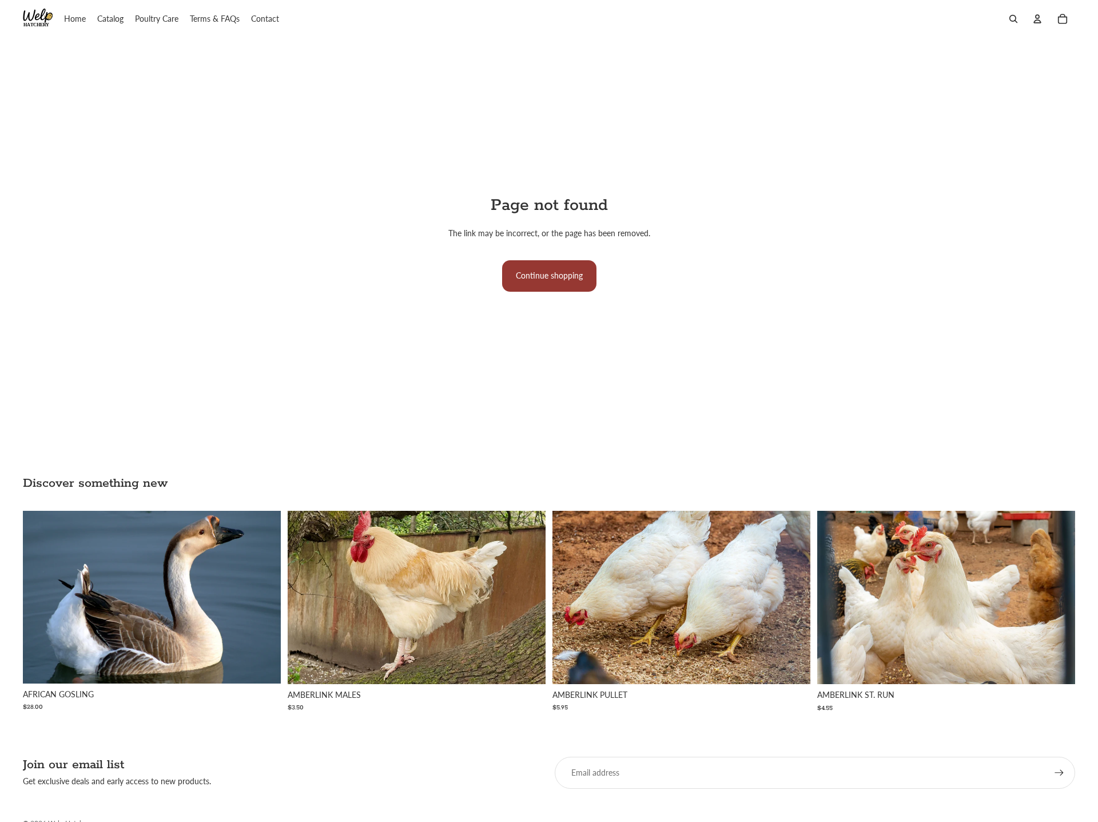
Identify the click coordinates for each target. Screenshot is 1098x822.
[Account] (1037, 18)
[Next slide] (263, 597)
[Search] (1013, 18)
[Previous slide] (40, 597)
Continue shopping (549, 275)
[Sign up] (1059, 773)
